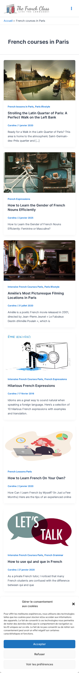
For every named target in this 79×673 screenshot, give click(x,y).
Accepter (39, 644)
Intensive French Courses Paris (25, 286)
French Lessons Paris (20, 471)
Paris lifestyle (42, 106)
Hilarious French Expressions (31, 386)
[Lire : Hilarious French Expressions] (39, 352)
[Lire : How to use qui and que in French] (39, 528)
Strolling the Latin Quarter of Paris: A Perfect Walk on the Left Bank (37, 115)
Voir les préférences (39, 664)
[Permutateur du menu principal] (71, 8)
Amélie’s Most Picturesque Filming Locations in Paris (36, 295)
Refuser (39, 654)
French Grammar (53, 555)
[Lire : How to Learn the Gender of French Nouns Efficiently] (39, 172)
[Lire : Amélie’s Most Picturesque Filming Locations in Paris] (39, 260)
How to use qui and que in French (35, 561)
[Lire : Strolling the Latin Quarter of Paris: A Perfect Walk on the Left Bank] (39, 80)
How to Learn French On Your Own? (36, 478)
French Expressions (19, 199)
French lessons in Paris (21, 106)
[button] (73, 604)
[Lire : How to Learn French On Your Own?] (39, 445)
